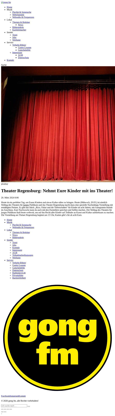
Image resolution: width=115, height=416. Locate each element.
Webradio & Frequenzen (23, 17)
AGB (20, 55)
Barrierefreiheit (19, 278)
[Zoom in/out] (11, 409)
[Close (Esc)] (2, 409)
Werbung (16, 40)
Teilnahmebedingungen (22, 255)
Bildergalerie (18, 27)
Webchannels (18, 14)
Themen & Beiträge (21, 22)
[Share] (5, 409)
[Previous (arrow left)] (2, 411)
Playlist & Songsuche (21, 12)
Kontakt (10, 60)
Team (14, 35)
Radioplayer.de (19, 273)
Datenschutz (23, 57)
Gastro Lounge (24, 47)
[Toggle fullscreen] (8, 409)
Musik (9, 222)
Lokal (9, 230)
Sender (10, 240)
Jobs (14, 37)
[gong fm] (6, 2)
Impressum (17, 52)
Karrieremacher (19, 30)
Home (9, 7)
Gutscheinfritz (24, 50)
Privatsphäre (17, 275)
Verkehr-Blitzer (19, 45)
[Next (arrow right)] (5, 411)
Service (10, 260)
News (20, 25)
